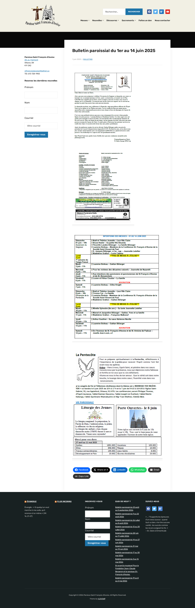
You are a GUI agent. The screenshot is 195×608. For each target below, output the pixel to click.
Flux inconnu (64, 501)
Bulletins (87, 59)
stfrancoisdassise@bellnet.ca (37, 71)
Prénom (29, 87)
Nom (27, 102)
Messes (84, 20)
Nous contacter (162, 20)
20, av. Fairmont (31, 60)
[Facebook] (149, 11)
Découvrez (112, 20)
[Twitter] (155, 11)
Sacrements (128, 20)
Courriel (29, 118)
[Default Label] (161, 11)
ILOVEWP (101, 599)
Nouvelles (97, 20)
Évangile (32, 501)
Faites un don (145, 20)
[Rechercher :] (114, 11)
